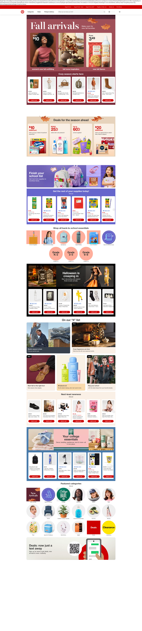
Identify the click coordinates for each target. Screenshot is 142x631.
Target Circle (16, 4)
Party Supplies (37, 2)
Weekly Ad (114, 2)
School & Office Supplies (130, 1)
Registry (6, 4)
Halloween (25, 1)
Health (117, 1)
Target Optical (65, 2)
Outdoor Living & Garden (67, 1)
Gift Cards (48, 2)
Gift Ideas (43, 2)
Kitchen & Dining (56, 1)
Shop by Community (56, 2)
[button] (91, 91)
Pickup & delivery (49, 11)
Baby (91, 1)
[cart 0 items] (119, 11)
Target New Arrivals (5, 1)
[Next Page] (114, 90)
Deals (70, 2)
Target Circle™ (68, 7)
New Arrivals (81, 2)
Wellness (121, 1)
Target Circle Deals (107, 2)
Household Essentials (84, 1)
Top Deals (99, 2)
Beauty (94, 1)
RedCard (11, 4)
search (104, 12)
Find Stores (23, 4)
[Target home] (22, 12)
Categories (31, 11)
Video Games (17, 2)
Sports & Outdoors (108, 1)
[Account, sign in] (112, 11)
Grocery (76, 1)
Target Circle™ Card (78, 7)
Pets (114, 1)
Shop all (71, 193)
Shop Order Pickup (122, 2)
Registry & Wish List (101, 7)
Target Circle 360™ (90, 7)
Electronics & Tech (9, 2)
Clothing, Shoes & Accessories (36, 1)
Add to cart (34, 100)
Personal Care (100, 1)
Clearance (75, 2)
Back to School (14, 1)
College (20, 1)
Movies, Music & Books (27, 2)
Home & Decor (48, 1)
